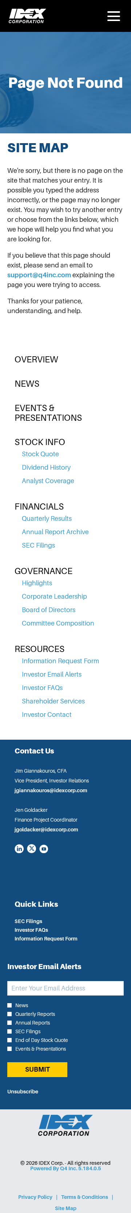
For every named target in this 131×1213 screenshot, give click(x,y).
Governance (43, 571)
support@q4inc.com (39, 275)
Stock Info (40, 442)
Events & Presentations (48, 413)
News (27, 384)
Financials (39, 506)
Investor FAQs (42, 687)
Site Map (65, 1208)
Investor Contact (47, 714)
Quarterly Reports (35, 1014)
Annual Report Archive (55, 532)
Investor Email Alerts (52, 674)
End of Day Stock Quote (41, 1040)
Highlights (37, 583)
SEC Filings (38, 545)
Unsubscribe (22, 1091)
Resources (39, 649)
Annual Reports (32, 1022)
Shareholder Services (53, 701)
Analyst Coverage (48, 481)
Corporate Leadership (54, 596)
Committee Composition (58, 623)
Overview (36, 359)
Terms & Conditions (84, 1197)
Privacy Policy (35, 1197)
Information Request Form (60, 661)
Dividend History (46, 467)
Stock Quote (40, 454)
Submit (37, 1069)
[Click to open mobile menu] (113, 16)
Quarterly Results (47, 518)
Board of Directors (48, 610)
